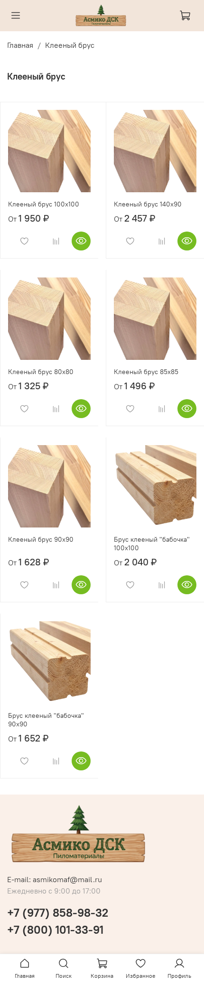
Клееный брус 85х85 (146, 371)
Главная (20, 45)
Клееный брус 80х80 (41, 371)
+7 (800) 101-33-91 (55, 929)
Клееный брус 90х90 (41, 539)
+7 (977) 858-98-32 (57, 912)
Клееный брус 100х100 (43, 204)
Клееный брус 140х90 (148, 204)
